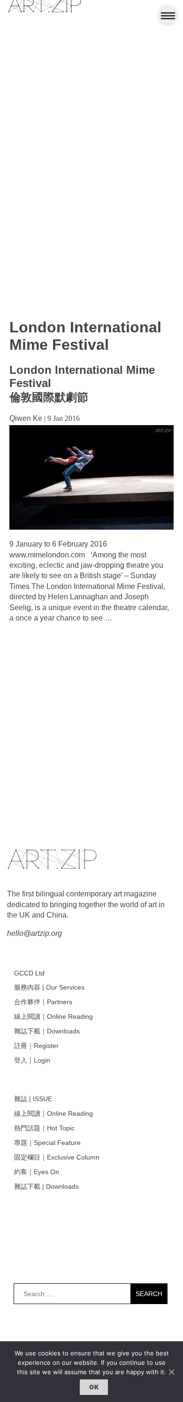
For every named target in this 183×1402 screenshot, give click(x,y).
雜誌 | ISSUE (33, 1099)
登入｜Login (32, 1060)
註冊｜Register (36, 1045)
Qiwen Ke (25, 418)
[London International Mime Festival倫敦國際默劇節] (91, 527)
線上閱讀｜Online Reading (53, 1016)
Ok (94, 1387)
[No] (171, 1372)
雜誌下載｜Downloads (47, 1031)
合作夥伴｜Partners (43, 1002)
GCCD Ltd (29, 973)
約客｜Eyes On (36, 1172)
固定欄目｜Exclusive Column (56, 1157)
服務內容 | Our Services (49, 987)
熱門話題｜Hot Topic (44, 1128)
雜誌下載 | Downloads (46, 1186)
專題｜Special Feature (47, 1142)
